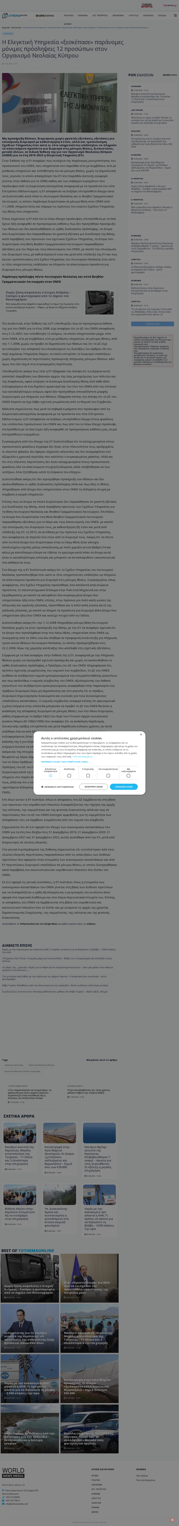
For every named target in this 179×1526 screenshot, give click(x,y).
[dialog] (89, 763)
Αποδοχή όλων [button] (123, 786)
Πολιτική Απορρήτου (82, 756)
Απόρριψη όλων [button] (94, 786)
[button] (89, 761)
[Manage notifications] (172, 1520)
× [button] (141, 734)
